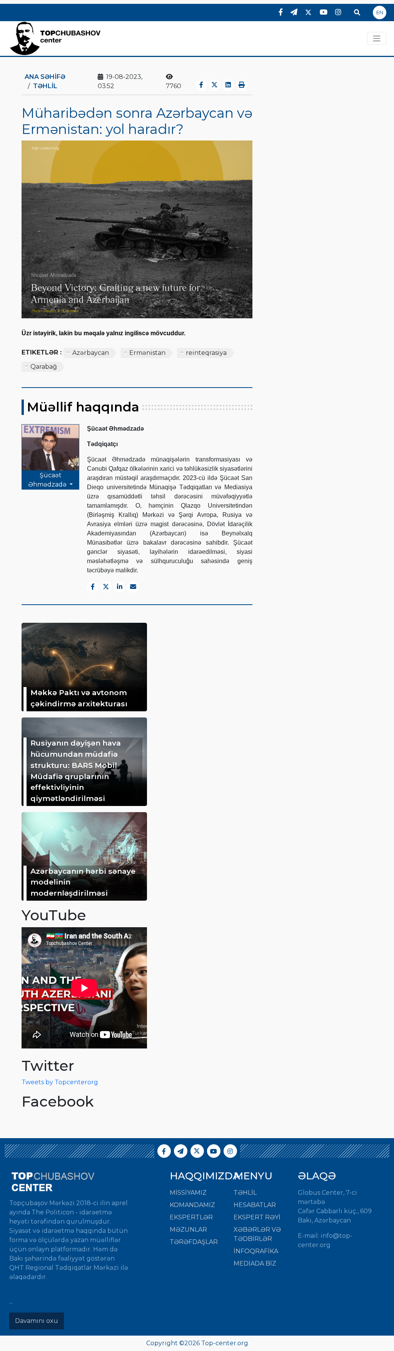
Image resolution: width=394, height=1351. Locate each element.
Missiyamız (188, 1192)
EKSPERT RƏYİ (257, 1217)
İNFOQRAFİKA (256, 1251)
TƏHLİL (45, 86)
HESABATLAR (255, 1205)
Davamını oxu (36, 1320)
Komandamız (192, 1205)
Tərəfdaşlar (194, 1242)
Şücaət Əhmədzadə (48, 480)
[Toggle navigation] (376, 38)
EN (379, 12)
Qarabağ (43, 366)
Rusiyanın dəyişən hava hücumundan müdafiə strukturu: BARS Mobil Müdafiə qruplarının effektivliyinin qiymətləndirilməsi (75, 770)
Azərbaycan (90, 352)
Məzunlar (188, 1229)
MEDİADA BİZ (255, 1263)
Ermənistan (147, 352)
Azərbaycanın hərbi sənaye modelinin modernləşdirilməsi (82, 882)
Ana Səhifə (45, 76)
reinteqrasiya (206, 352)
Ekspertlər (191, 1217)
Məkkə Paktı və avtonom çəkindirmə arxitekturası (78, 698)
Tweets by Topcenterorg (60, 1082)
